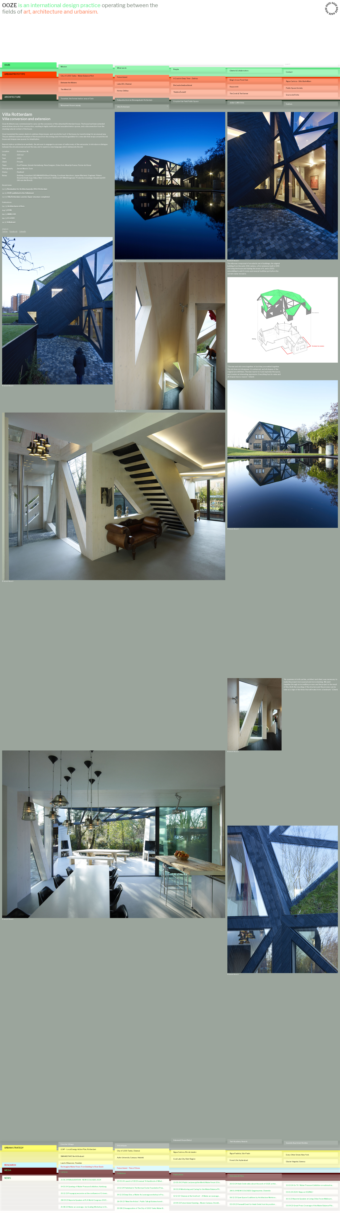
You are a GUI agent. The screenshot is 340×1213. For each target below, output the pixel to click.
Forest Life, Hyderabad (239, 1160)
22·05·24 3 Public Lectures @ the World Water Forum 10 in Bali (198, 1182)
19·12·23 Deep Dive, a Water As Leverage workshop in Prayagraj (142, 1195)
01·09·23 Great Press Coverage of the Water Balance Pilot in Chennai (311, 1206)
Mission (64, 67)
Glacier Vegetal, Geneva (295, 1162)
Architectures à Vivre (15, 206)
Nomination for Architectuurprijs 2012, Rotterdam (27, 189)
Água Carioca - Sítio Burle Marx (298, 81)
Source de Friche (292, 95)
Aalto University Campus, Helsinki (130, 1158)
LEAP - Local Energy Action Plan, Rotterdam (78, 1149)
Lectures (64, 1172)
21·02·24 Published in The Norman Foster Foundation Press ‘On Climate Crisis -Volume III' (142, 1188)
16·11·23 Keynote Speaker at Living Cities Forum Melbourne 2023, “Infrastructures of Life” (311, 1199)
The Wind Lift (66, 89)
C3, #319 (10, 218)
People (176, 69)
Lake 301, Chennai (124, 84)
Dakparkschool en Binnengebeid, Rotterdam (134, 100)
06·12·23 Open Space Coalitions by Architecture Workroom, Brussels (255, 1198)
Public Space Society (294, 88)
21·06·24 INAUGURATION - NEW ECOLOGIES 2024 (81, 1180)
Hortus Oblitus (123, 91)
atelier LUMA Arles (237, 103)
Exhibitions (121, 1173)
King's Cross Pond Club (239, 80)
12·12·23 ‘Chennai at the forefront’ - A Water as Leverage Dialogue (198, 1196)
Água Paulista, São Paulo (240, 1153)
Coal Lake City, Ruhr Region (184, 1159)
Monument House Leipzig (71, 105)
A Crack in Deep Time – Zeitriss (185, 79)
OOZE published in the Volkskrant (20, 193)
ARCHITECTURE (12, 97)
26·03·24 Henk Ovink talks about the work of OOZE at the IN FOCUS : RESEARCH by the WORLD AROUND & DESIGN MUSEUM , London (255, 1184)
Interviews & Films (237, 1176)
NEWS (7, 1178)
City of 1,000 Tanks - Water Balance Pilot (77, 76)
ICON (9, 210)
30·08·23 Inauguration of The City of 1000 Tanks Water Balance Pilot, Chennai (142, 1208)
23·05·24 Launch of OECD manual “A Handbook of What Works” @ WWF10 (142, 1181)
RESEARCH (10, 1165)
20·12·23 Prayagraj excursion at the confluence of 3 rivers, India (86, 1193)
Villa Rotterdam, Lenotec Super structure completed (28, 197)
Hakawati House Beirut (182, 1140)
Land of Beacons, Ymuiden (71, 1163)
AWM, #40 (11, 214)
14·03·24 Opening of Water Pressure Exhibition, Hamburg (84, 1187)
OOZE (7, 65)
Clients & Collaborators (239, 71)
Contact (289, 72)
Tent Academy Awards (238, 1142)
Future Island (122, 77)
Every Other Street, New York (297, 1155)
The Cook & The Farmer (239, 94)
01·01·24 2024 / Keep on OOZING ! (299, 1192)
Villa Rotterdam (123, 107)
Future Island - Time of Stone (128, 1168)
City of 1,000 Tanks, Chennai (128, 1151)
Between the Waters (69, 83)
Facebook (13, 231)
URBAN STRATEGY (14, 1148)
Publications (178, 1175)
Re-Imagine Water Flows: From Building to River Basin (82, 1167)
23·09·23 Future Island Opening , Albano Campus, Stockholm (197, 1203)
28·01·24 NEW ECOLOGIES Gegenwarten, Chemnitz (250, 1191)
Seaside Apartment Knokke (297, 1143)
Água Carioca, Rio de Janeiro (184, 1152)
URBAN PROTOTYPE (14, 74)
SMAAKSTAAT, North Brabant (72, 1156)
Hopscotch (234, 87)
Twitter (5, 231)
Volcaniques (122, 1146)
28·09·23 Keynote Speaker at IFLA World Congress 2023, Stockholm (86, 1200)
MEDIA (7, 1170)
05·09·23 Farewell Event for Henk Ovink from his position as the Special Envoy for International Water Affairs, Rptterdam (255, 1204)
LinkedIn (22, 231)
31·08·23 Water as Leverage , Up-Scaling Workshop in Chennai (86, 1207)
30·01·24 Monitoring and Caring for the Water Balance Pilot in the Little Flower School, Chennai (198, 1189)
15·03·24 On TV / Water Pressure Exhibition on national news (310, 1185)
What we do (122, 68)
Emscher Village (67, 1144)
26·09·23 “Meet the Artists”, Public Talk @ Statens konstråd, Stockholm (142, 1201)
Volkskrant (11, 222)
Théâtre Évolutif (179, 92)
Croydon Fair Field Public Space (185, 101)
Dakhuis (289, 104)
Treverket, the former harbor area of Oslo (77, 99)
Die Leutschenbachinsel (182, 85)
